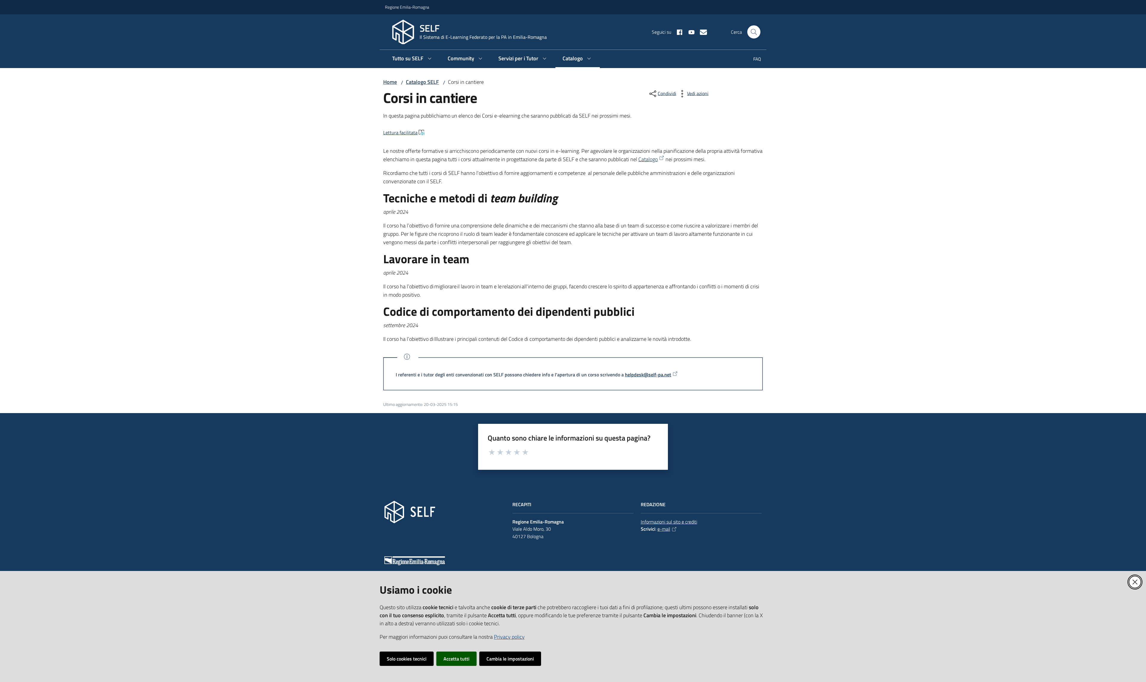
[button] (754, 32)
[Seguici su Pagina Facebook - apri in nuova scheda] (677, 31)
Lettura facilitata (400, 132)
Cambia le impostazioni (510, 658)
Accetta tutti (456, 658)
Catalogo (648, 159)
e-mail (663, 528)
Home (390, 82)
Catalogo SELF (422, 82)
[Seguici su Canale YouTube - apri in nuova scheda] (689, 31)
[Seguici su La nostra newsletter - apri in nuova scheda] (701, 31)
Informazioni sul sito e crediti (669, 521)
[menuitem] (753, 59)
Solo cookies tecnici (406, 658)
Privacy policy (509, 637)
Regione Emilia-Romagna (407, 7)
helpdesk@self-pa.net (648, 374)
